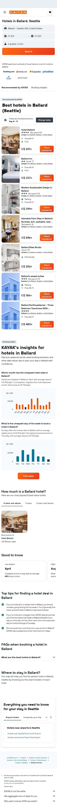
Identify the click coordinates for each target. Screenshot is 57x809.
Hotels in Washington (38, 760)
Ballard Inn (26, 158)
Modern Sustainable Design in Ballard (36, 189)
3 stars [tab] (28, 503)
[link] (28, 476)
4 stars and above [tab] (12, 503)
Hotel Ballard (28, 129)
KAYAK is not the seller (15, 791)
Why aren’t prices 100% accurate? (20, 801)
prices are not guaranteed (13, 783)
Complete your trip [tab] (32, 717)
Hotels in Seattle (21, 763)
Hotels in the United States (17, 760)
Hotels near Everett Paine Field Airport (24, 737)
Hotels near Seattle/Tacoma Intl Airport (24, 733)
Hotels (23, 758)
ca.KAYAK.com (12, 758)
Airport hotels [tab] (12, 717)
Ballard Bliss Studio (31, 247)
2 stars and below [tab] (44, 503)
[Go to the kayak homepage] (18, 12)
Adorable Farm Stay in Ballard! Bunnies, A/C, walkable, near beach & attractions (37, 220)
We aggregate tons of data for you (20, 796)
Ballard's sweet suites (32, 276)
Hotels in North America (38, 758)
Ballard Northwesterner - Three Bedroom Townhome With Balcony (37, 307)
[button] (5, 12)
